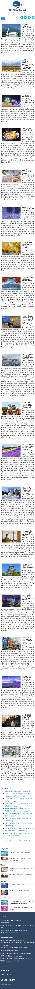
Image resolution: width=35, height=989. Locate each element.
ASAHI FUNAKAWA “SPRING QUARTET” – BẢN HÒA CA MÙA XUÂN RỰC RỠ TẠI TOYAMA (27, 64)
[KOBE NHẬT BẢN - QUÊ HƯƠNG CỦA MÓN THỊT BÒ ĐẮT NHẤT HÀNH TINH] (5, 902)
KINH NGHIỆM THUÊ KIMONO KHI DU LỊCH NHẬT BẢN (26, 717)
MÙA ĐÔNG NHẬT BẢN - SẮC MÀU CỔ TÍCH (27, 171)
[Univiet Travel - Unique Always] (17, 7)
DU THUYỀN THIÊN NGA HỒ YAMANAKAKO (27, 26)
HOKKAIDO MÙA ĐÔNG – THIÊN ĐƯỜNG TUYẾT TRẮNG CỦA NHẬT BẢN (27, 490)
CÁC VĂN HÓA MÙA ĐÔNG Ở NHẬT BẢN (26, 96)
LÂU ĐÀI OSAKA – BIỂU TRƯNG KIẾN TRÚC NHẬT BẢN (28, 566)
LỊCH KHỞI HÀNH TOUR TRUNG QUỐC (20, 852)
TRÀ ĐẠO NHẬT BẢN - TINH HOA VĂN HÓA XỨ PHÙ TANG (27, 533)
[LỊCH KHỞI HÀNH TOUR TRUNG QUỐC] (5, 853)
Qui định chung (5, 984)
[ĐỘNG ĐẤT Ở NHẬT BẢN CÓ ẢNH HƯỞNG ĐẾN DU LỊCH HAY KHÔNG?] (5, 875)
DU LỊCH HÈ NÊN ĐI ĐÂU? (17, 791)
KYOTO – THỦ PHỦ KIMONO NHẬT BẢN (26, 747)
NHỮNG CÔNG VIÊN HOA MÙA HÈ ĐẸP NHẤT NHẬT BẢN (27, 678)
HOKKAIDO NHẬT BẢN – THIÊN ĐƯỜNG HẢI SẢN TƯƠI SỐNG (27, 356)
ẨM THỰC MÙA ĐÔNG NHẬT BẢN (27, 129)
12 (21, 840)
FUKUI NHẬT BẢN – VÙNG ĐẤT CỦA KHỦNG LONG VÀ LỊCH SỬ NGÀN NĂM (27, 319)
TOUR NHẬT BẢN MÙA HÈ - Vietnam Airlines (21, 884)
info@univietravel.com (11, 933)
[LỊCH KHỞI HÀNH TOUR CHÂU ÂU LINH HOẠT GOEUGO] (5, 859)
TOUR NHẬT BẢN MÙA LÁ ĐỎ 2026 (19, 891)
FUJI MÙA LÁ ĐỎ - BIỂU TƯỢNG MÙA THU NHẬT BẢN (28, 280)
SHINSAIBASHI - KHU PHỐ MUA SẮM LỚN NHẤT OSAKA (27, 640)
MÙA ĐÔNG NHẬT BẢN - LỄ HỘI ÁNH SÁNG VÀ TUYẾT (28, 208)
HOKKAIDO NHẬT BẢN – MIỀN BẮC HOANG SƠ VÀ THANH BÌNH (27, 447)
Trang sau (27, 840)
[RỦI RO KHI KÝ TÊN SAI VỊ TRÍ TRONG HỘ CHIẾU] (5, 869)
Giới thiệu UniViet (5, 974)
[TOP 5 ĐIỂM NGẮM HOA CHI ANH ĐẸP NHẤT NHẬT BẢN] (5, 908)
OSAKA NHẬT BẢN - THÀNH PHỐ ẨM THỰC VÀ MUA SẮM (28, 597)
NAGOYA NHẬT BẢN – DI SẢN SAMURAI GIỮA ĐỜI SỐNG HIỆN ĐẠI (27, 406)
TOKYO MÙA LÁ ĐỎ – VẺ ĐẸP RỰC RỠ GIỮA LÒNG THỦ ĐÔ (28, 245)
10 (14, 840)
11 (17, 840)
